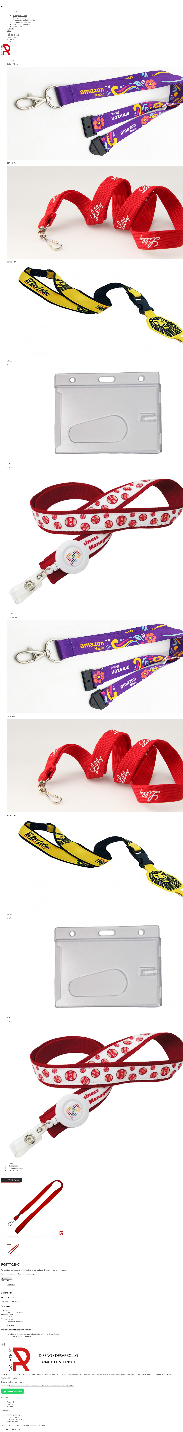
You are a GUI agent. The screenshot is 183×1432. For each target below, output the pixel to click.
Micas (9, 31)
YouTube (10, 1404)
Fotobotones (11, 37)
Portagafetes (12, 11)
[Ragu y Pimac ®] (5, 54)
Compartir (5, 1281)
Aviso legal (41, 1425)
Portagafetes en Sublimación (24, 20)
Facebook (10, 1402)
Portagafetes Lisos (20, 16)
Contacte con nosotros (15, 1419)
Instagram (11, 1406)
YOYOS (9, 1021)
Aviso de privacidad (28, 1425)
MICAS (9, 914)
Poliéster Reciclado (20, 26)
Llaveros (10, 41)
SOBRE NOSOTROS (14, 1415)
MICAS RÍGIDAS (13, 35)
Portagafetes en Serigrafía (23, 18)
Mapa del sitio (12, 1421)
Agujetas (10, 39)
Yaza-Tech (18, 1429)
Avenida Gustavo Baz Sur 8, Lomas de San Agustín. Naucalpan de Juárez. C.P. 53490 (41, 1386)
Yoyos (9, 33)
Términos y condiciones (10, 1425)
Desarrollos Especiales (21, 24)
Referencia (5, 1302)
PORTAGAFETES (13, 614)
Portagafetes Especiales (22, 22)
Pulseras (10, 28)
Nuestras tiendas (13, 1417)
